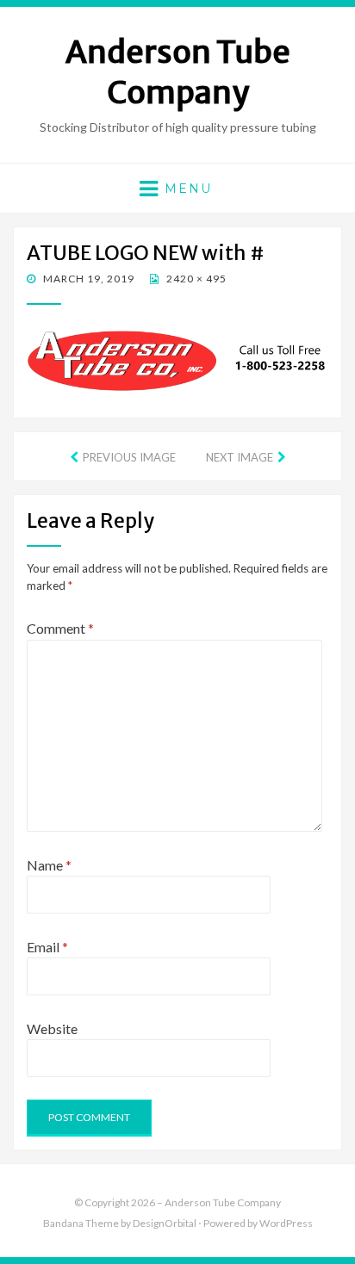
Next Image (239, 457)
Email (47, 947)
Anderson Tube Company (177, 72)
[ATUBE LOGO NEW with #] (177, 358)
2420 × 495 (195, 278)
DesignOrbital (164, 1223)
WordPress (286, 1223)
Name (49, 865)
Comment (60, 628)
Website (52, 1028)
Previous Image (129, 457)
